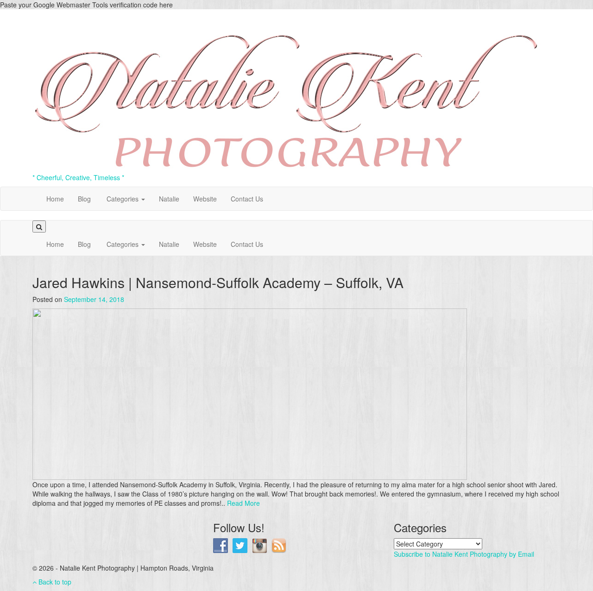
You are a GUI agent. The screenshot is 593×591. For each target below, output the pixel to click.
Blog (84, 198)
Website (205, 198)
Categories (122, 198)
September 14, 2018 (94, 299)
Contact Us (247, 198)
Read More (243, 503)
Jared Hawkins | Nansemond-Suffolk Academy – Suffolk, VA (218, 282)
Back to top (54, 581)
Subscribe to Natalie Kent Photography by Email (464, 554)
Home (55, 198)
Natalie (169, 198)
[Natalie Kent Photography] (286, 89)
